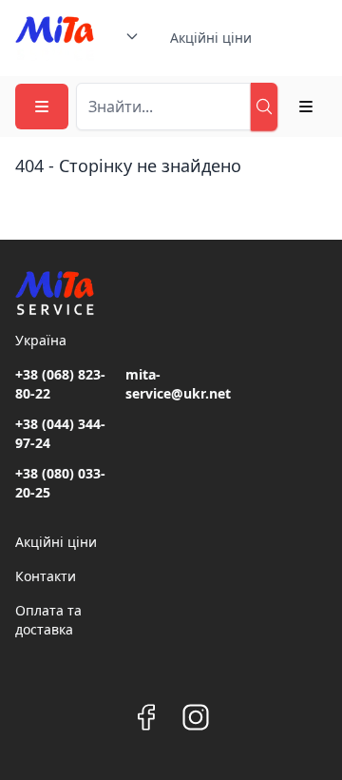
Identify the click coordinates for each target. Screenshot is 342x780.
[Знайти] (264, 106)
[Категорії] (41, 106)
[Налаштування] (306, 106)
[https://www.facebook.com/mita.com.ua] (146, 717)
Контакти (45, 576)
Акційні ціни (211, 38)
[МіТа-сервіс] (54, 38)
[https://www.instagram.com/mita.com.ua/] (196, 717)
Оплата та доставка (48, 619)
